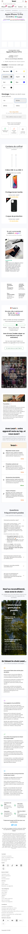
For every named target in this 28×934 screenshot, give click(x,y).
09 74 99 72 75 (22, 815)
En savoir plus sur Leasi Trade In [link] (14, 348)
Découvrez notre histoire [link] (14, 380)
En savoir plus (14, 197)
